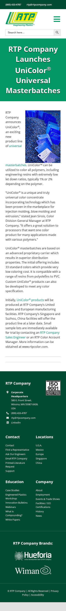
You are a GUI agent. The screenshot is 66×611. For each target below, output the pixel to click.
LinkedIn (16, 422)
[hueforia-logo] (33, 553)
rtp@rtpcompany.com (23, 417)
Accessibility (37, 594)
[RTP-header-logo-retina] (22, 13)
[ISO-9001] (53, 382)
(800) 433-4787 (19, 413)
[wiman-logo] (33, 567)
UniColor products (30, 300)
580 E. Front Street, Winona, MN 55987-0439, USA (24, 404)
